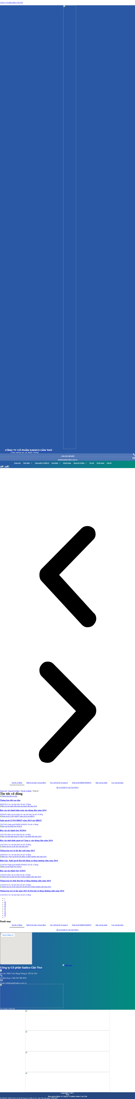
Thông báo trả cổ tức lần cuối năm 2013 (17, 850)
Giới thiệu (26, 463)
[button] (67, 577)
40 (5, 906)
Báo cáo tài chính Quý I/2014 (12, 871)
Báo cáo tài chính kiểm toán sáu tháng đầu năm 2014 (23, 810)
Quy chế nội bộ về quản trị (59, 783)
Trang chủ (17, 463)
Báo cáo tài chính (101, 783)
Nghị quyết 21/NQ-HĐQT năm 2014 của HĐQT (21, 820)
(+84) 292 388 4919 (67, 456)
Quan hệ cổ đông (79, 463)
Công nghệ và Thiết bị (42, 463)
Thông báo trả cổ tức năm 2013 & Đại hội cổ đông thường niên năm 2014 (32, 891)
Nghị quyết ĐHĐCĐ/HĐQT (81, 783)
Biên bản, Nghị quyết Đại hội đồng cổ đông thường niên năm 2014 (29, 860)
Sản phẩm (55, 463)
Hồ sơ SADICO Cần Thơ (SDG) (67, 787)
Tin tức (91, 463)
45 (5, 915)
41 (5, 908)
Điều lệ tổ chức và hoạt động (36, 783)
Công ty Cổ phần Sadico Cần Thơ (11, 2)
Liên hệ (109, 463)
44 (5, 914)
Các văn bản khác (117, 783)
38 (5, 902)
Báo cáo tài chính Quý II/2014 (13, 830)
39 (5, 904)
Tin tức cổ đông (17, 783)
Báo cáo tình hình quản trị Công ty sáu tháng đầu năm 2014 (26, 840)
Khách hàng (67, 463)
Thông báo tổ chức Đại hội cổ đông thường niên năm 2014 (25, 881)
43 (5, 912)
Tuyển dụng (100, 463)
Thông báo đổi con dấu (10, 800)
